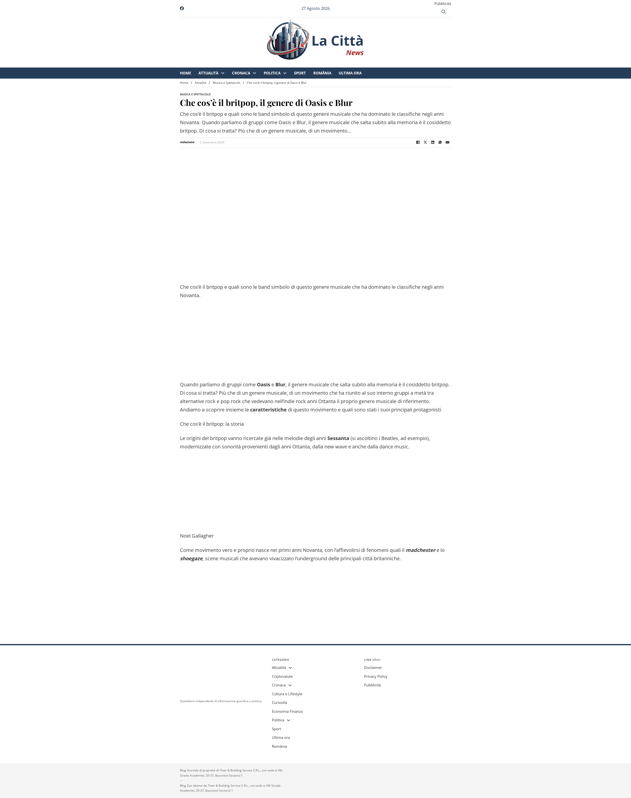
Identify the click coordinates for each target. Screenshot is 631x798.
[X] (425, 142)
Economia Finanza (287, 711)
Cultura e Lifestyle (287, 693)
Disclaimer (373, 667)
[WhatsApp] (440, 142)
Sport (341, 64)
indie (289, 401)
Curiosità (279, 702)
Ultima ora (391, 64)
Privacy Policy (375, 676)
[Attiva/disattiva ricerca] (443, 12)
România (363, 64)
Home (226, 64)
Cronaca (282, 64)
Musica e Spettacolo (226, 83)
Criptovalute (282, 676)
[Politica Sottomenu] (326, 64)
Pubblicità (442, 3)
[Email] (447, 142)
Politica (313, 64)
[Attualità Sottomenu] (264, 64)
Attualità (250, 64)
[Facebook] (417, 142)
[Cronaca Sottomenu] (296, 64)
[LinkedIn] (432, 142)
